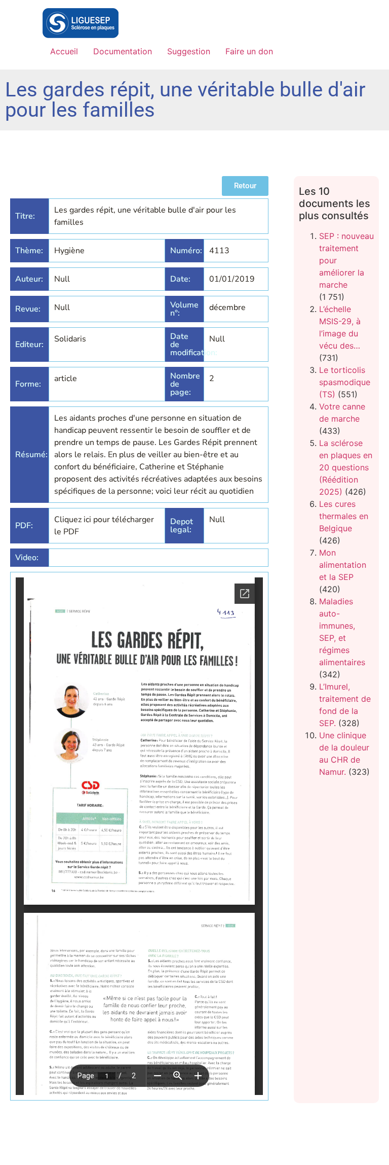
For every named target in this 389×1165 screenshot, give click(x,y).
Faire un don (249, 51)
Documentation (122, 51)
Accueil (64, 51)
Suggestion (188, 51)
